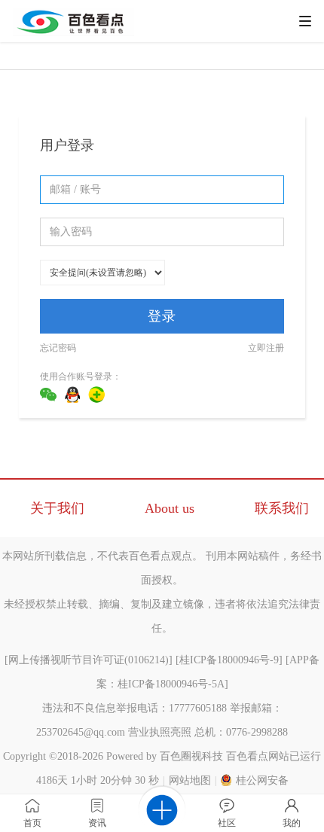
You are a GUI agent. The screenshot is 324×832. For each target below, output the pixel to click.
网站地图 (190, 780)
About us (169, 508)
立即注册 (266, 348)
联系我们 (282, 508)
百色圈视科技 (191, 756)
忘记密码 (58, 348)
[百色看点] (73, 33)
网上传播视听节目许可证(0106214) (88, 660)
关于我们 (57, 508)
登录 (162, 316)
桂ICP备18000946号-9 (229, 660)
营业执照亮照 (159, 732)
